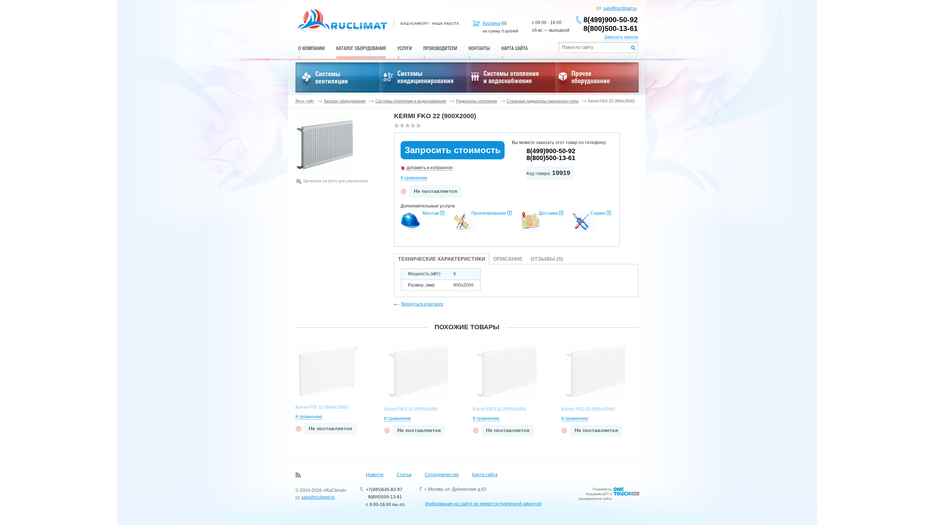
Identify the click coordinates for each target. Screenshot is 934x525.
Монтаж (430, 213)
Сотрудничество (442, 474)
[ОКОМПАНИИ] (311, 48)
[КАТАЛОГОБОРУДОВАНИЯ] (361, 48)
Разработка (602, 489)
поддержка (595, 493)
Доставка (548, 213)
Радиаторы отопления (476, 101)
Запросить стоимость (453, 150)
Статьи (404, 474)
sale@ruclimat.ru (620, 8)
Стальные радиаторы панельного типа (542, 101)
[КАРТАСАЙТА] (514, 48)
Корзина (491, 23)
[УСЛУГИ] (404, 48)
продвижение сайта (595, 498)
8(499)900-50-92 (610, 20)
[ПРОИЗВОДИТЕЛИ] (440, 48)
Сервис (598, 213)
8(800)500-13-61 (610, 28)
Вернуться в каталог (422, 304)
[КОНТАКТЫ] (479, 48)
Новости (374, 474)
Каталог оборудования (345, 101)
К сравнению (414, 177)
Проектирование (488, 213)
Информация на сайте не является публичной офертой (483, 503)
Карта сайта (485, 474)
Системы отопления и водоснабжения (410, 101)
